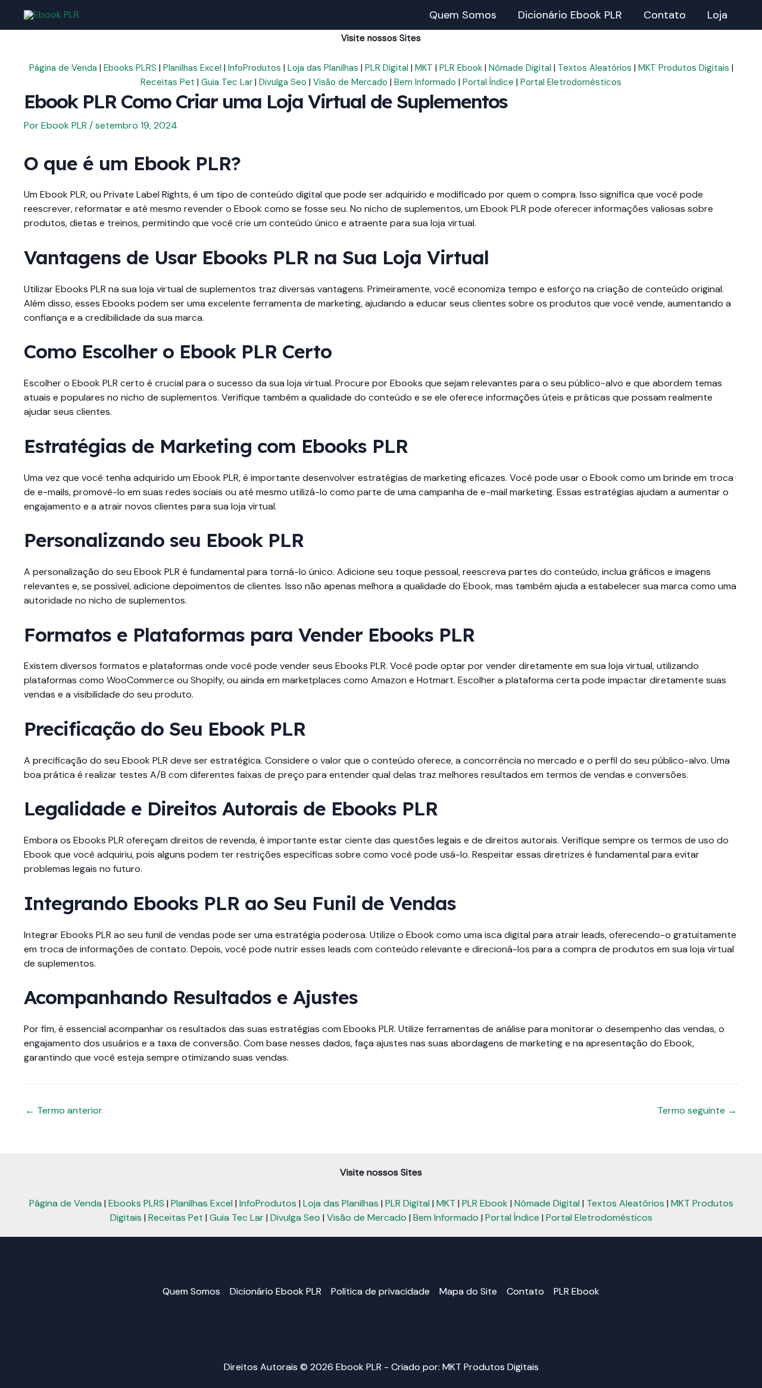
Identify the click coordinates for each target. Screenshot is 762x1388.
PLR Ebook (460, 68)
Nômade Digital (520, 68)
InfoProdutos (254, 68)
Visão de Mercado (350, 82)
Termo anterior (63, 1110)
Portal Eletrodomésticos (571, 82)
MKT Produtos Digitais (683, 68)
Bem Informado (425, 82)
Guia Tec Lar (226, 82)
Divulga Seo (283, 82)
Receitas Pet (167, 82)
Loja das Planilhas (323, 68)
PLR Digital (386, 68)
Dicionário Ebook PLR (275, 1291)
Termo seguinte (697, 1110)
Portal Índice (488, 82)
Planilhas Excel (192, 68)
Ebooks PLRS (130, 68)
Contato (525, 1291)
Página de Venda (63, 68)
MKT (424, 68)
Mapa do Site (468, 1291)
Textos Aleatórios (595, 68)
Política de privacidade (380, 1291)
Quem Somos (191, 1291)
